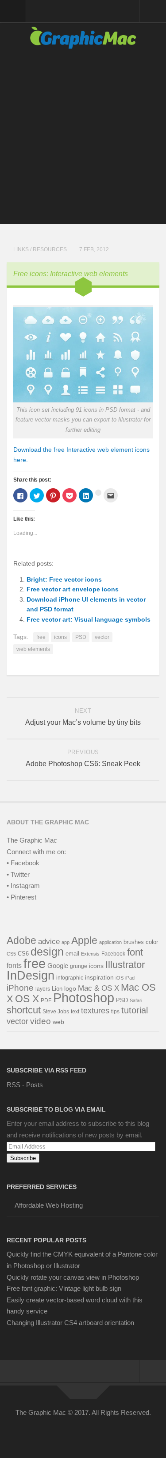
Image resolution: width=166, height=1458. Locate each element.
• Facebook (23, 863)
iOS (120, 977)
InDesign (30, 975)
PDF (46, 1000)
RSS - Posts (25, 1084)
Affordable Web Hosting (49, 1205)
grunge (78, 966)
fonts (14, 965)
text (75, 1011)
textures (95, 1010)
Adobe (21, 940)
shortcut (24, 1010)
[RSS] (123, 1432)
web (58, 1021)
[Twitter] (59, 1432)
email (72, 953)
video (40, 1021)
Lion (57, 988)
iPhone (20, 987)
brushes (134, 942)
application (110, 942)
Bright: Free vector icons (64, 579)
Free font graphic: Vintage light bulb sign (64, 1288)
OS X (27, 998)
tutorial (134, 1010)
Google (57, 965)
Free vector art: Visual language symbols (89, 619)
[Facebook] (43, 1432)
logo (70, 988)
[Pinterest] (75, 1432)
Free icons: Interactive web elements (70, 273)
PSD (80, 637)
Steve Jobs (55, 1011)
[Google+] (91, 1432)
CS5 (11, 953)
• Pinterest (21, 897)
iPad (130, 977)
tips (115, 1011)
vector (102, 637)
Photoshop (83, 998)
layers (42, 989)
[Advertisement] (83, 140)
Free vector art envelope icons (73, 589)
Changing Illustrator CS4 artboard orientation (70, 1322)
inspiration (99, 977)
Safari (136, 1000)
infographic (69, 977)
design (47, 951)
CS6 (23, 954)
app (65, 942)
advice (49, 941)
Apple (84, 940)
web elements (33, 649)
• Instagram (23, 885)
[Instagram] (107, 1432)
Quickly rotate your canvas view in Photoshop (73, 1277)
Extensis (90, 953)
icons (60, 637)
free (41, 637)
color (152, 942)
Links (21, 249)
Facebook (113, 954)
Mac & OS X (98, 988)
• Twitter (18, 874)
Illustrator (125, 964)
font (135, 952)
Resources (50, 249)
